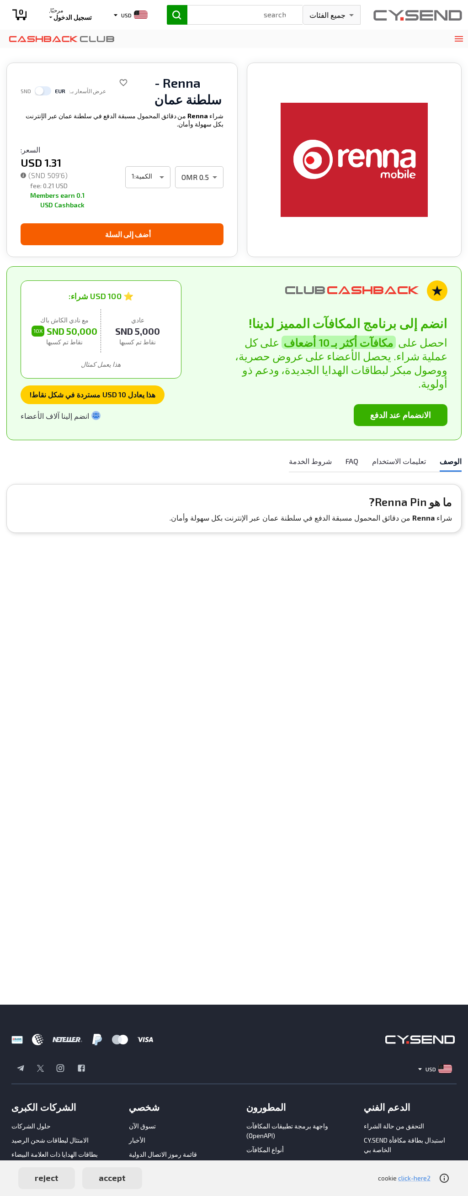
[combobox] (236, 14)
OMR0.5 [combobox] (195, 177)
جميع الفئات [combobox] (327, 15)
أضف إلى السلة (128, 234)
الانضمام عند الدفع (400, 415)
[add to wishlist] (123, 82)
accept (112, 1178)
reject (46, 1178)
